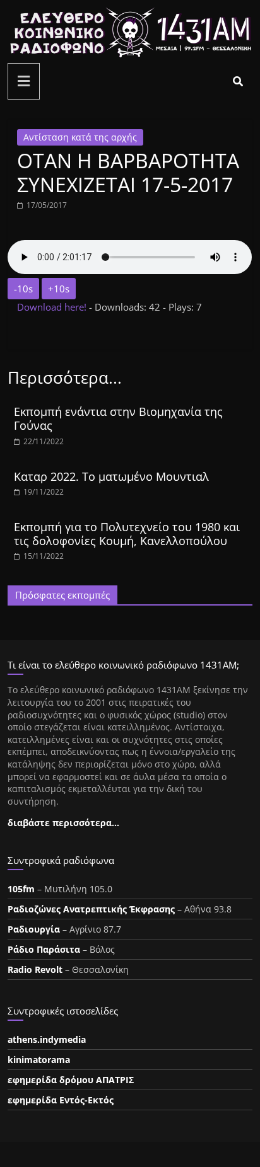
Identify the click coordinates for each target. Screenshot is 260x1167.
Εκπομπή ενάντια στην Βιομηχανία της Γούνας (118, 418)
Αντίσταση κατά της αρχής (80, 137)
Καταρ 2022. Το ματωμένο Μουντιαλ (111, 476)
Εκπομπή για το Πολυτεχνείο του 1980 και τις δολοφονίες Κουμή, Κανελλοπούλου (127, 533)
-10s (23, 288)
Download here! (53, 307)
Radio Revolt (35, 969)
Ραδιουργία (34, 929)
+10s (58, 288)
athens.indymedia (47, 1039)
